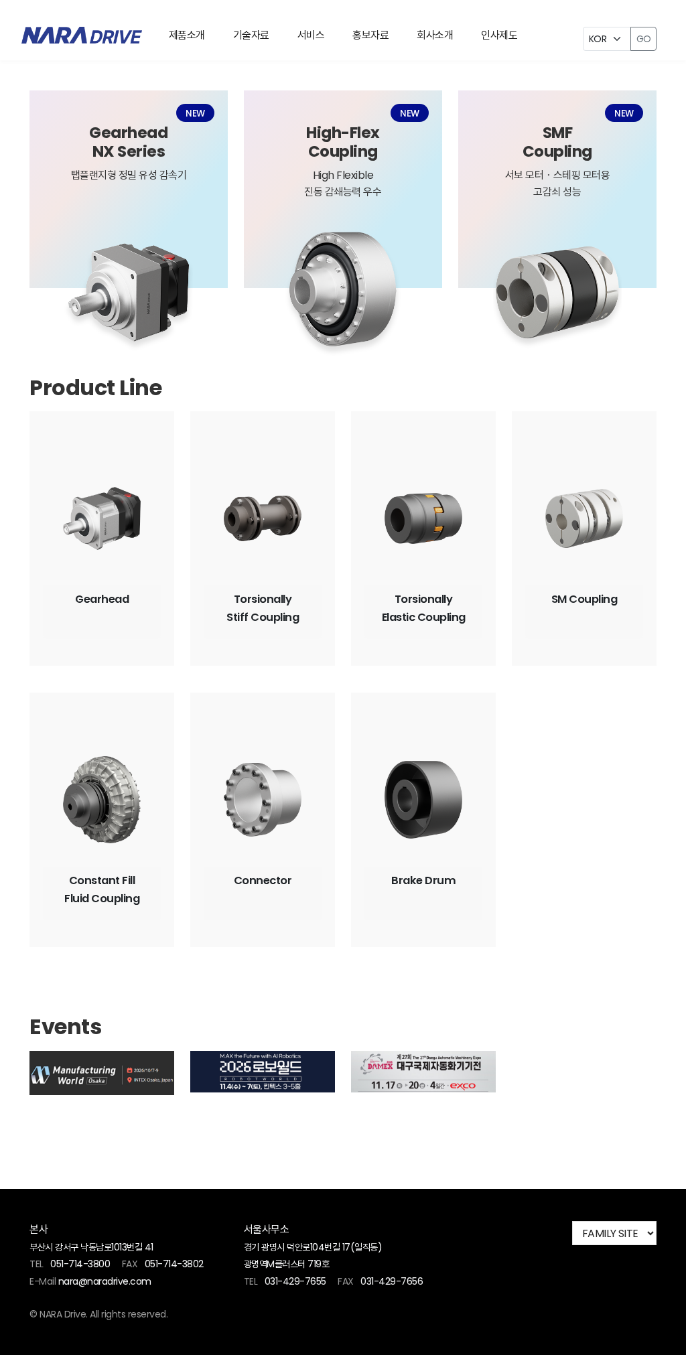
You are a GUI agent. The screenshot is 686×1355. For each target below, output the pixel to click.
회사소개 (435, 35)
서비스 (311, 35)
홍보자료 (370, 35)
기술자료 (251, 35)
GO (643, 39)
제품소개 (187, 35)
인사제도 (499, 35)
